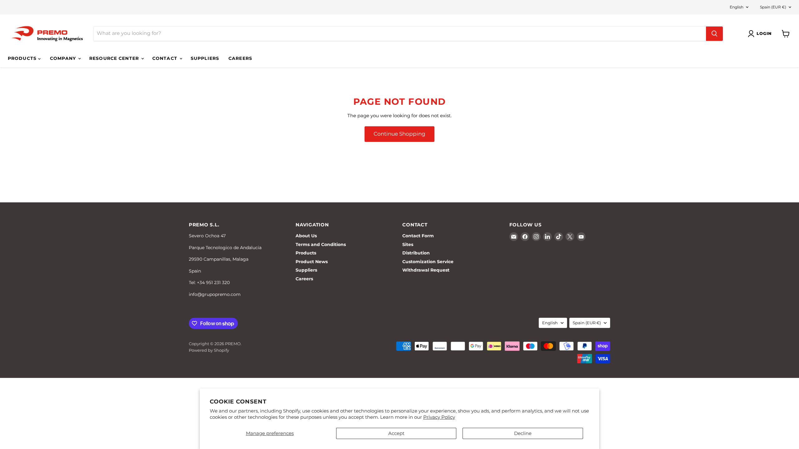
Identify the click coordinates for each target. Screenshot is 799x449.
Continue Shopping (399, 134)
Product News (312, 261)
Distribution (416, 253)
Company (63, 58)
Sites (407, 244)
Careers (240, 58)
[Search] (714, 34)
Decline (523, 433)
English (736, 7)
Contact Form (418, 236)
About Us (306, 236)
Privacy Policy (439, 417)
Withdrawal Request (425, 270)
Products (23, 58)
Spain (773, 7)
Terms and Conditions (321, 244)
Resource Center (114, 58)
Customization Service (427, 261)
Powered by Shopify (209, 350)
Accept (396, 433)
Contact (165, 58)
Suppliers (205, 58)
